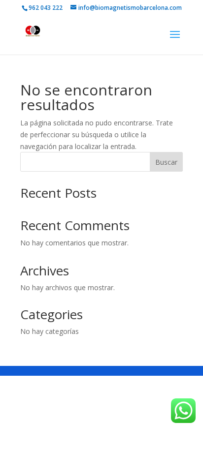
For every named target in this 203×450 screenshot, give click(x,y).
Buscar (166, 162)
